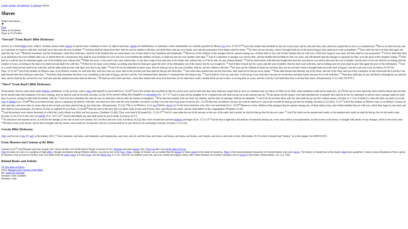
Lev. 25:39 (201, 91)
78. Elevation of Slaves (13, 167)
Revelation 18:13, (148, 136)
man (89, 91)
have (149, 149)
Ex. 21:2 (262, 101)
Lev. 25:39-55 (204, 57)
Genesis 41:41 (56, 149)
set (153, 149)
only (32, 136)
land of (176, 149)
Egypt (183, 149)
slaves (169, 105)
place (73, 154)
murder (42, 116)
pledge (133, 46)
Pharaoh (118, 149)
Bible (23, 46)
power (243, 154)
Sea (109, 154)
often (344, 152)
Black (104, 154)
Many (227, 152)
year (3, 101)
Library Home (8, 5)
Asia (88, 154)
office (50, 152)
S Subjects (36, 5)
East (122, 152)
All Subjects (23, 5)
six (177, 101)
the (23, 136)
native (67, 154)
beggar (178, 152)
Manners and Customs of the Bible (25, 170)
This (3, 136)
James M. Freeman (15, 172)
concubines (151, 94)
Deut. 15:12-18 (203, 75)
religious (178, 119)
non (155, 105)
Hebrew (46, 91)
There (129, 152)
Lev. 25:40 (87, 101)
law (223, 46)
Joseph (135, 149)
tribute (68, 46)
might (194, 152)
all (166, 149)
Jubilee (12, 101)
